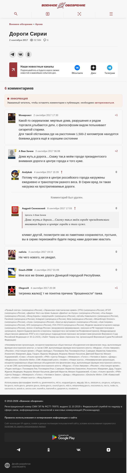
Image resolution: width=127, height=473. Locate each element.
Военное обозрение (20, 24)
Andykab (27, 172)
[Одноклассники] (49, 450)
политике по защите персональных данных (25, 426)
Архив (39, 24)
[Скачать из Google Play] (63, 437)
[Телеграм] (19, 450)
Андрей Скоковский (33, 208)
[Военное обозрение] (63, 5)
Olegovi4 (24, 288)
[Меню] (111, 14)
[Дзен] (108, 450)
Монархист (25, 115)
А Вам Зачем (26, 151)
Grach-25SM (25, 270)
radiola (22, 252)
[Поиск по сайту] (16, 14)
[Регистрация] (79, 14)
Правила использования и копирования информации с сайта (41, 417)
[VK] (78, 450)
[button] (48, 14)
